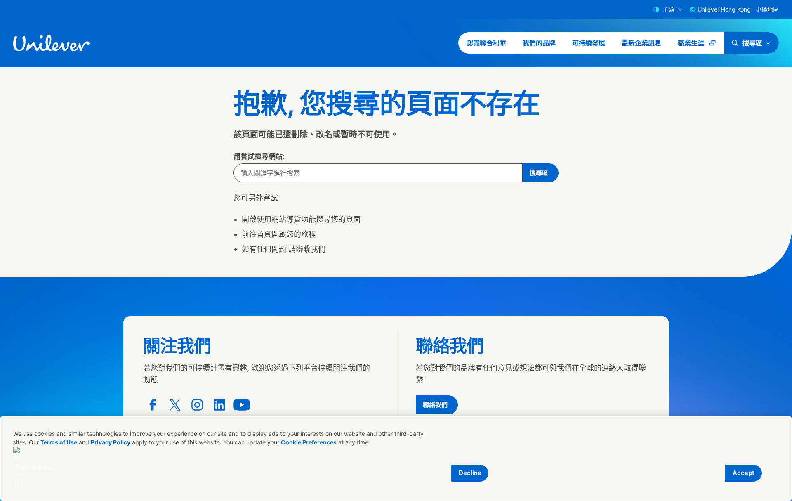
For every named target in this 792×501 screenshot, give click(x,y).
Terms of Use (58, 442)
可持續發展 (588, 43)
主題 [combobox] (668, 9)
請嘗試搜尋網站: (259, 156)
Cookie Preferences (309, 442)
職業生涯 (700, 46)
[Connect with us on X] (175, 405)
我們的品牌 (539, 43)
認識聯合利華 (486, 43)
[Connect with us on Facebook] (152, 405)
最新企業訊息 (641, 43)
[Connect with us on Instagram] (197, 405)
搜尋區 (752, 43)
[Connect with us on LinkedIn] (219, 405)
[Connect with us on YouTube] (242, 405)
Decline (470, 473)
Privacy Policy (110, 442)
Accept (743, 473)
